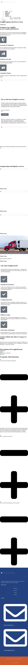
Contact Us (8, 16)
